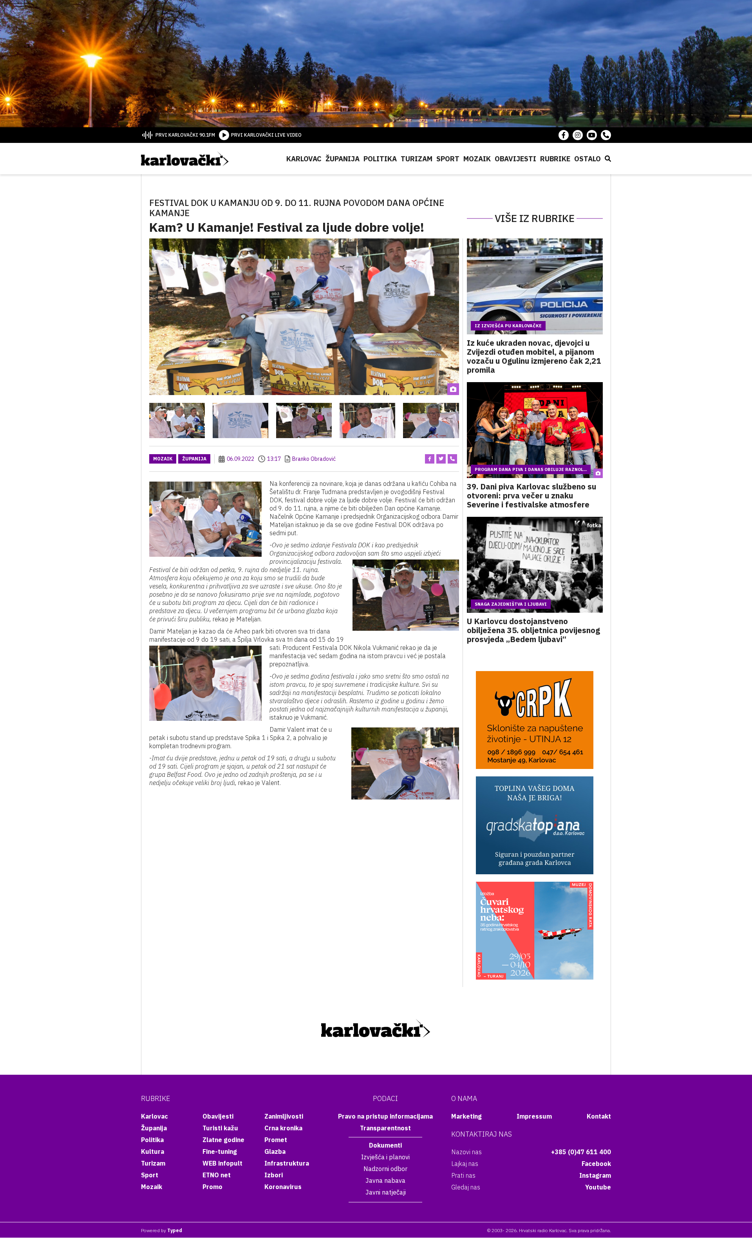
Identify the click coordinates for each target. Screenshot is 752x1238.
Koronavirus (283, 1187)
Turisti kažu (220, 1128)
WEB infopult (222, 1163)
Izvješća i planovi (385, 1157)
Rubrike (555, 158)
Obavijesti (515, 158)
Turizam (416, 158)
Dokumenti (385, 1145)
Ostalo (587, 158)
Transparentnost (385, 1128)
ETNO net (216, 1175)
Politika (380, 158)
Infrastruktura (286, 1163)
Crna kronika (283, 1128)
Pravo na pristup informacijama (385, 1116)
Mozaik (477, 158)
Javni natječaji (385, 1192)
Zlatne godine (223, 1140)
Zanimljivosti (283, 1116)
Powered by (161, 1230)
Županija (342, 158)
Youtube (598, 1187)
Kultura (152, 1151)
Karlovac (304, 158)
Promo (212, 1187)
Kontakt (599, 1116)
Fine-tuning (219, 1151)
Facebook (596, 1164)
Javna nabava (385, 1180)
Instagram (595, 1175)
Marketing (466, 1116)
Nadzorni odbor (385, 1169)
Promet (275, 1140)
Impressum (534, 1116)
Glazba (275, 1151)
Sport (447, 158)
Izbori (273, 1175)
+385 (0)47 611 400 (581, 1152)
